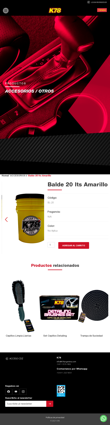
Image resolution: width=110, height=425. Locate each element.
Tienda (102, 10)
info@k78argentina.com (66, 361)
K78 (59, 358)
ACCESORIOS (17, 176)
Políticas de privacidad (55, 417)
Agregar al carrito (73, 245)
